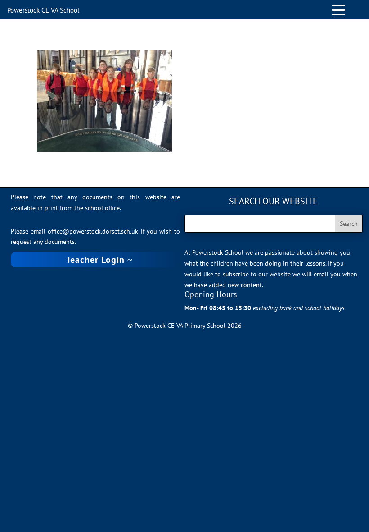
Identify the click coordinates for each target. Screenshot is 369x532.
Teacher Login (95, 260)
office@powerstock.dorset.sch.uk (93, 231)
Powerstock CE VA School (43, 10)
